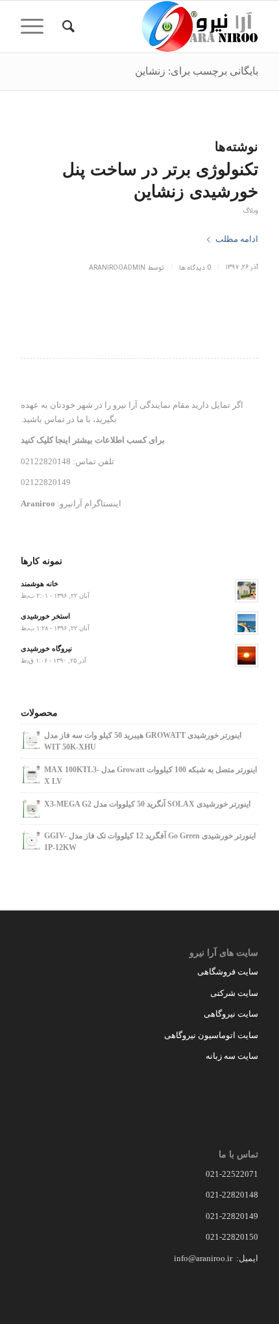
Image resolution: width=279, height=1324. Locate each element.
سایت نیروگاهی (231, 1014)
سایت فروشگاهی (227, 971)
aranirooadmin (117, 268)
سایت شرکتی (234, 993)
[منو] (36, 27)
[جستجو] (66, 27)
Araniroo (38, 503)
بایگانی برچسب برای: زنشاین (196, 71)
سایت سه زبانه (231, 1056)
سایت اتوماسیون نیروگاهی (211, 1035)
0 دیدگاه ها (195, 268)
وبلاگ (250, 211)
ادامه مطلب (236, 239)
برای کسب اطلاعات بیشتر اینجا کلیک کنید (93, 440)
